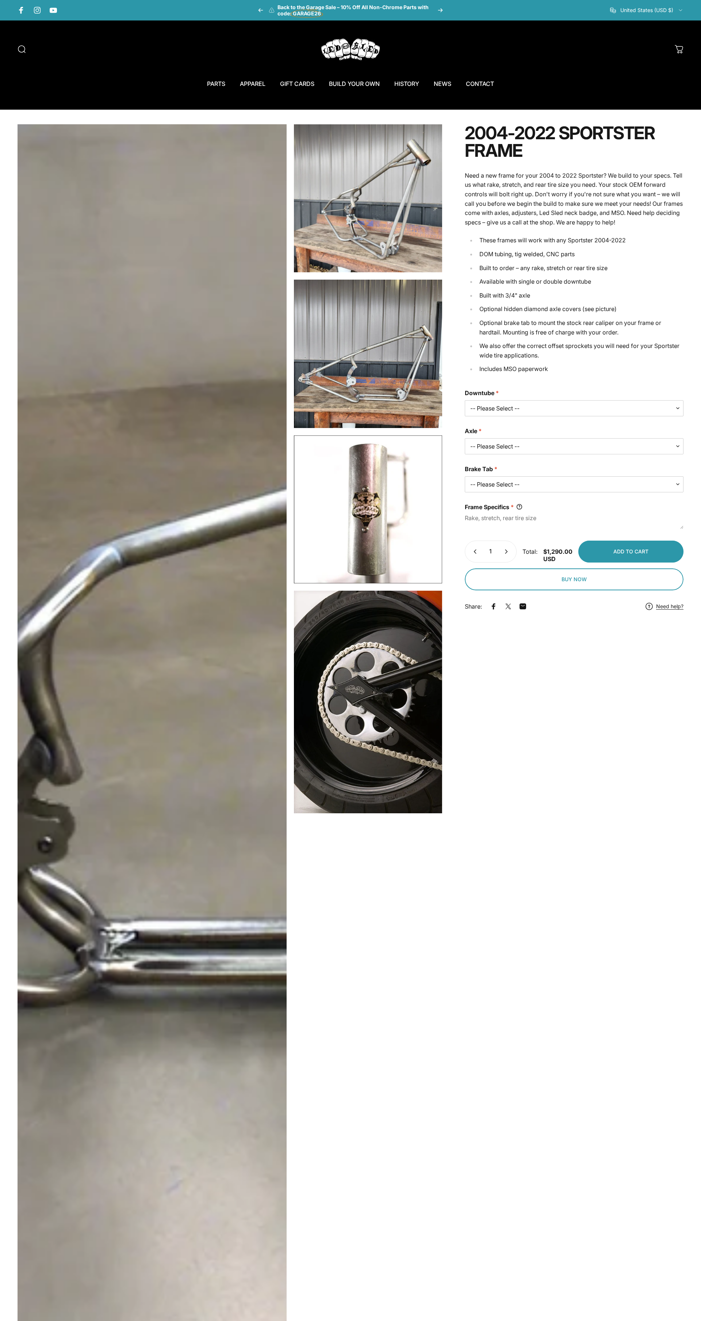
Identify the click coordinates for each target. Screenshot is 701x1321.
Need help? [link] (669, 606)
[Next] (440, 10)
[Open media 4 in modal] (368, 509)
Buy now (574, 579)
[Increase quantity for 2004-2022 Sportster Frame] (507, 551)
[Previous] (261, 10)
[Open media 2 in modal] (368, 198)
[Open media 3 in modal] (368, 354)
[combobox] (646, 10)
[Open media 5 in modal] (368, 702)
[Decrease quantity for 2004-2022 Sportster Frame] (473, 551)
